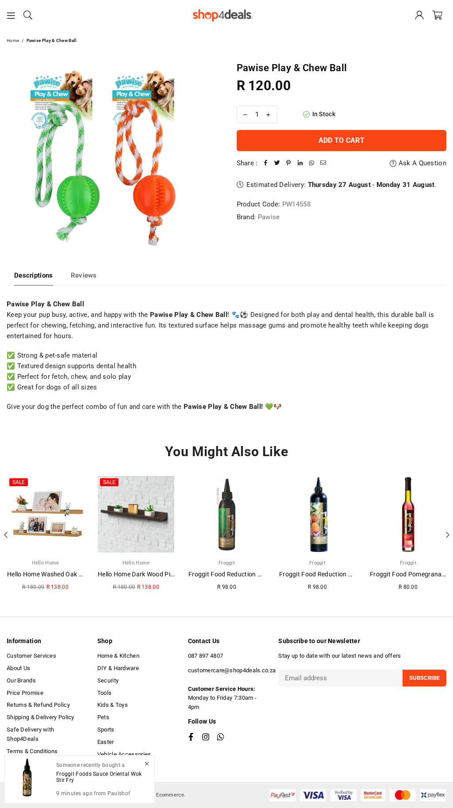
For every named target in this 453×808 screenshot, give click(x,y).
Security (108, 680)
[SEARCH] (27, 15)
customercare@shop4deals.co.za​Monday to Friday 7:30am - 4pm (232, 688)
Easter (105, 742)
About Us (18, 668)
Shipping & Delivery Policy (40, 717)
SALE (18, 482)
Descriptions (33, 275)
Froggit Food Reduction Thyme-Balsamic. (247, 574)
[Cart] (437, 15)
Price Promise (25, 693)
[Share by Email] (323, 163)
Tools (104, 693)
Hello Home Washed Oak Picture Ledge (62, 574)
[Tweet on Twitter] (277, 163)
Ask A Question (421, 163)
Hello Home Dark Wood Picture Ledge (151, 574)
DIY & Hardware (118, 668)
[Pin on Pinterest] (289, 163)
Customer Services (31, 655)
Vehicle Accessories (124, 754)
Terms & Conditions (32, 751)
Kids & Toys (112, 704)
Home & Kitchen (118, 655)
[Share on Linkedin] (300, 163)
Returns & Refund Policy (38, 704)
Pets (103, 717)
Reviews (84, 275)
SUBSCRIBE (424, 678)
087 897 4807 (205, 655)
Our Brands (21, 680)
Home (13, 40)
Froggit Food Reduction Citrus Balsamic (336, 574)
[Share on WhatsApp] (312, 163)
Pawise (269, 217)
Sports (106, 729)
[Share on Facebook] (266, 163)
